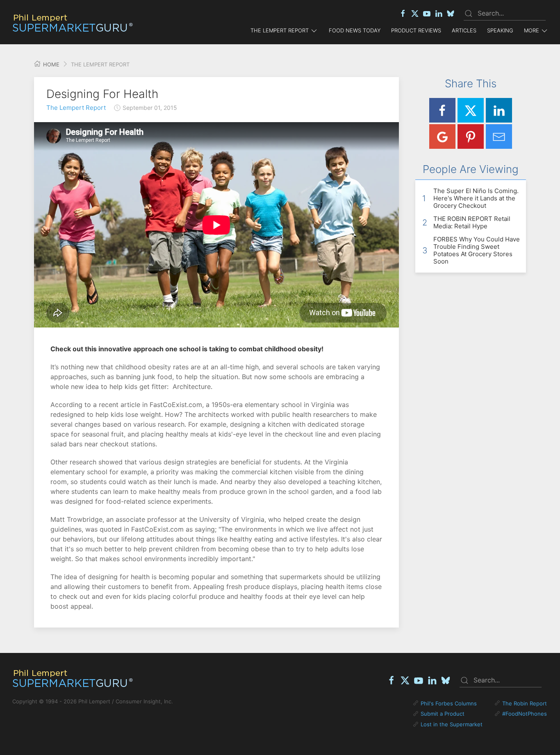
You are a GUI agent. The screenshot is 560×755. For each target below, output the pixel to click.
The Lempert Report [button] (279, 30)
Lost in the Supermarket (452, 724)
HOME (50, 64)
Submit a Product (442, 713)
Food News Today (354, 30)
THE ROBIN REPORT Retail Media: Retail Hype (471, 222)
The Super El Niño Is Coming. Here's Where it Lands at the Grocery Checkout (476, 198)
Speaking (500, 30)
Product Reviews (416, 30)
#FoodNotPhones (524, 713)
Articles (464, 30)
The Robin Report (524, 703)
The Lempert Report (76, 107)
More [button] (531, 30)
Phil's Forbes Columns (449, 703)
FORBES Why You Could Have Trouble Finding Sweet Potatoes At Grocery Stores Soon (476, 250)
